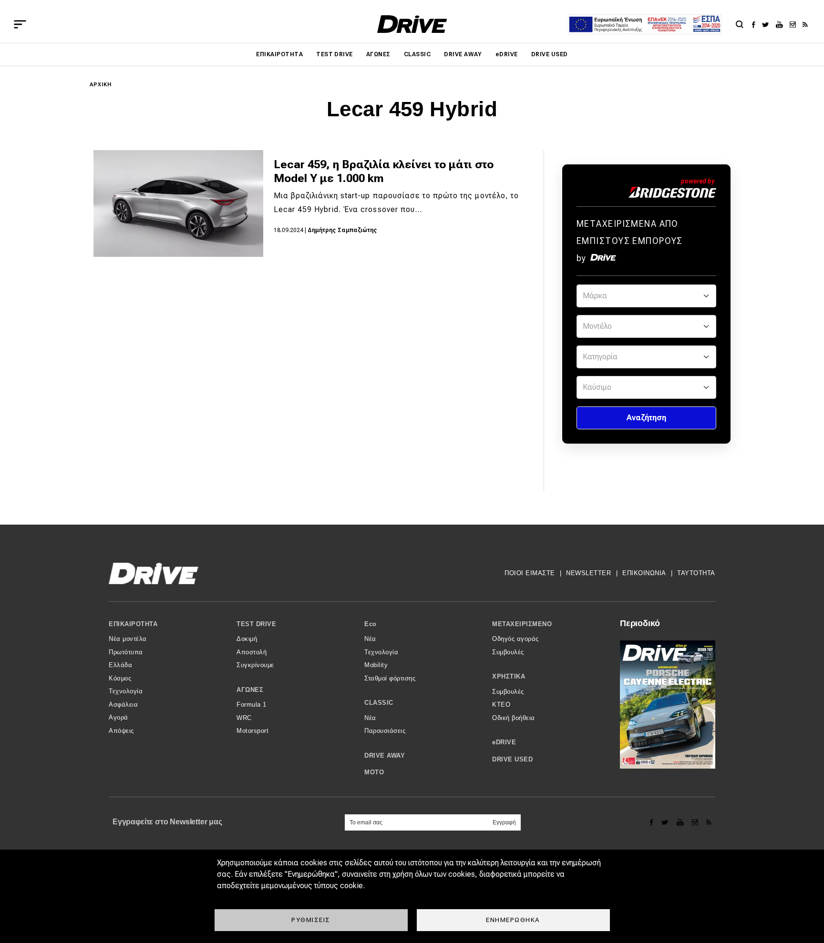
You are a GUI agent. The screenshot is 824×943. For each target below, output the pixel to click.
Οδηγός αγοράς (515, 638)
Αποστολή (252, 652)
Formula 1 (252, 704)
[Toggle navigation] (20, 24)
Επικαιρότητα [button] (133, 624)
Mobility (376, 665)
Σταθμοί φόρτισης (389, 678)
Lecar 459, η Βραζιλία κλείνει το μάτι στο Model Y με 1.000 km (384, 171)
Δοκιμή (247, 638)
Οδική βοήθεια (513, 717)
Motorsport (252, 730)
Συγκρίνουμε (255, 665)
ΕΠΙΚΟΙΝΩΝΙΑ (644, 573)
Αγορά (118, 717)
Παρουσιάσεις (384, 730)
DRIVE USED (549, 54)
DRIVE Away (463, 54)
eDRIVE (506, 54)
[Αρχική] (412, 24)
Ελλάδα (120, 665)
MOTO (374, 772)
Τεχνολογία (126, 691)
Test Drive (334, 54)
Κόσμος (120, 678)
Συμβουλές (508, 652)
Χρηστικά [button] (508, 676)
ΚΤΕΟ (501, 704)
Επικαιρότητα (279, 54)
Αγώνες (378, 54)
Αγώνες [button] (250, 689)
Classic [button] (378, 702)
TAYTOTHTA (696, 573)
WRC (244, 717)
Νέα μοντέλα (128, 638)
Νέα (370, 638)
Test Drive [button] (256, 624)
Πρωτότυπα (126, 652)
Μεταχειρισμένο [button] (522, 624)
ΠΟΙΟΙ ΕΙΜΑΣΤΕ (530, 573)
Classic (417, 54)
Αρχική (101, 84)
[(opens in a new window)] (756, 24)
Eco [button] (370, 624)
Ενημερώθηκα (513, 919)
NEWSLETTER (588, 573)
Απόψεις (121, 730)
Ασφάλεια (123, 704)
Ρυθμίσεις (310, 919)
